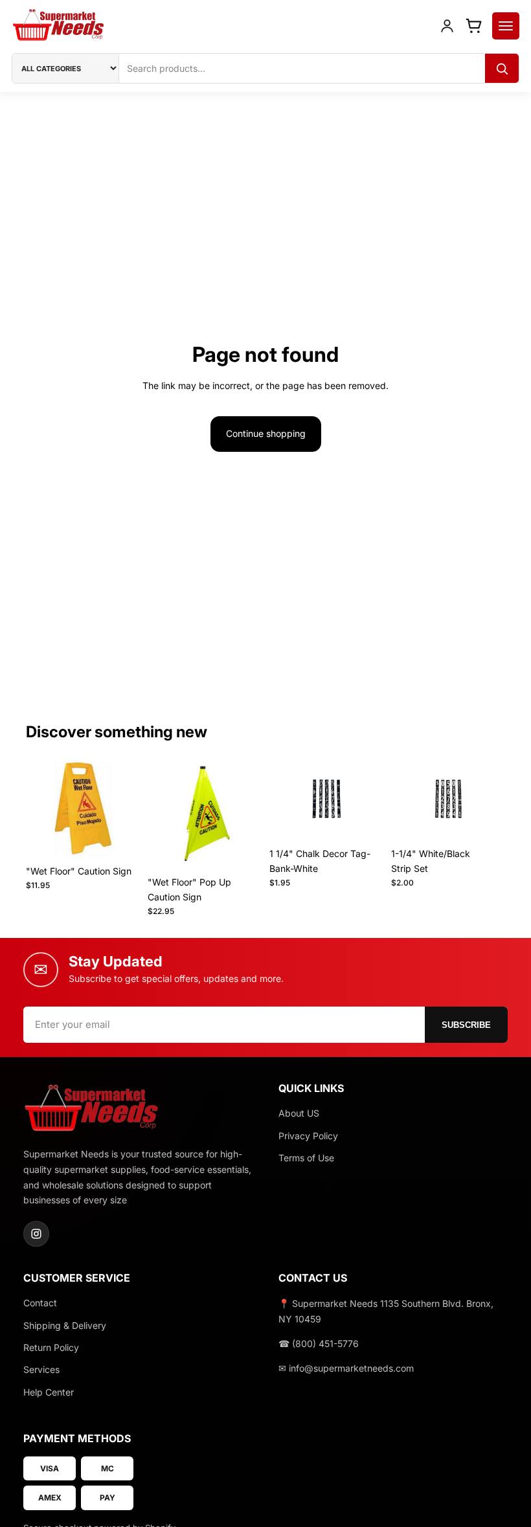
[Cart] (473, 25)
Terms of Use (306, 1157)
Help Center (48, 1392)
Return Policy (51, 1347)
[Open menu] (505, 25)
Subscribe (466, 1025)
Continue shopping (266, 433)
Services (41, 1369)
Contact (40, 1302)
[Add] (119, 839)
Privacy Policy (308, 1135)
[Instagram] (36, 1234)
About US (298, 1113)
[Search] (502, 68)
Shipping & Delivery (64, 1325)
